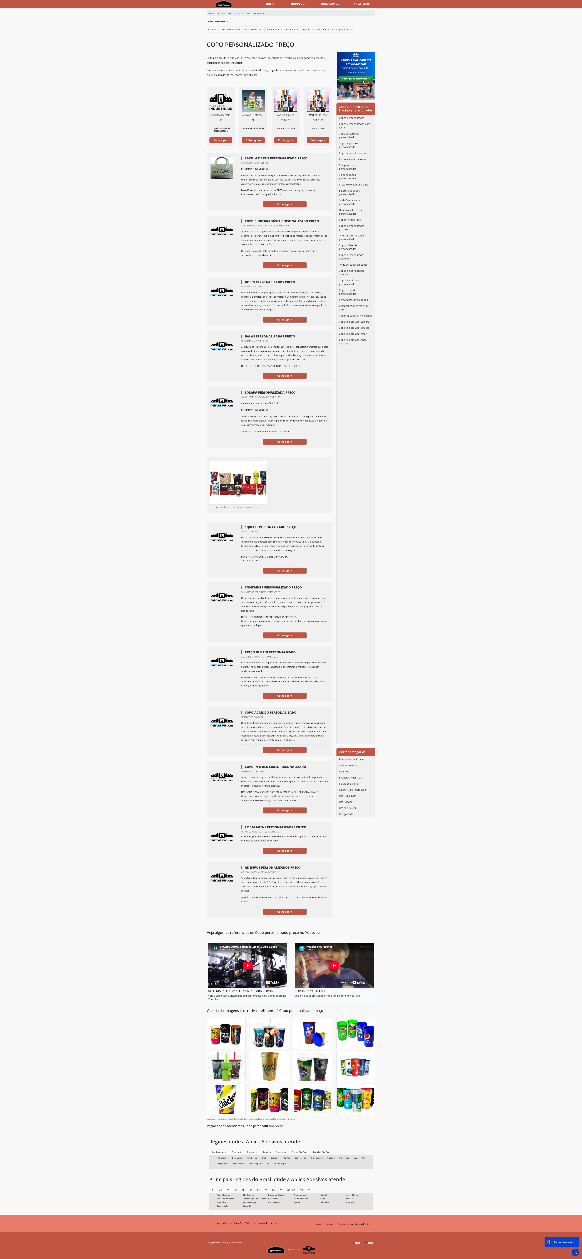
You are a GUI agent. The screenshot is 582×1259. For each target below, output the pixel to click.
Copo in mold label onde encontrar (352, 341)
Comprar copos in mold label (355, 315)
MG (220, 1190)
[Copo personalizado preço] (220, 101)
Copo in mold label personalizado (349, 282)
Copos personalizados (343, 29)
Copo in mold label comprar (354, 321)
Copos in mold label (253, 29)
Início (319, 1224)
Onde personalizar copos (353, 264)
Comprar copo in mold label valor (282, 29)
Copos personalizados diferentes (351, 256)
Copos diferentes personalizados (349, 247)
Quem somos (330, 3)
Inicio (270, 3)
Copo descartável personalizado (224, 29)
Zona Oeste (252, 1152)
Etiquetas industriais (350, 777)
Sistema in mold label (351, 765)
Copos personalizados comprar (351, 272)
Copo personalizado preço (354, 153)
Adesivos (344, 771)
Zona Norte (237, 1152)
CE (281, 1190)
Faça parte (362, 3)
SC (251, 1190)
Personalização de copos (353, 159)
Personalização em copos (353, 300)
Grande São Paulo (300, 1152)
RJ (213, 1190)
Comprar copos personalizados (348, 166)
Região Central (219, 1152)
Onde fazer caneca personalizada (349, 202)
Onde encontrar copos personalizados (352, 237)
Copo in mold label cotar (353, 333)
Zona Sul (267, 1152)
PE (266, 1190)
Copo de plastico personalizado (348, 145)
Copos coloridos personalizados (348, 291)
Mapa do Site (362, 1224)
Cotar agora (220, 140)
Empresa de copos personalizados (349, 192)
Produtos (297, 3)
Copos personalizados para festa (354, 125)
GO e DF (291, 1190)
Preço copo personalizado (354, 184)
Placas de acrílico (348, 783)
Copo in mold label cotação (315, 29)
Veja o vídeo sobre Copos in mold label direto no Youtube (327, 995)
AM (301, 1190)
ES (228, 1190)
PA (309, 1190)
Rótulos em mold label (351, 759)
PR (243, 1190)
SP (235, 1190)
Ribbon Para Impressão (352, 789)
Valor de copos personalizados (347, 176)
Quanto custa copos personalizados (350, 211)
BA (273, 1190)
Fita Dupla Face (347, 795)
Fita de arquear (347, 808)
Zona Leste (281, 1152)
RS (258, 1190)
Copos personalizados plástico (351, 227)
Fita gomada (346, 814)
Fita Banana (346, 802)
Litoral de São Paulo (322, 1152)
